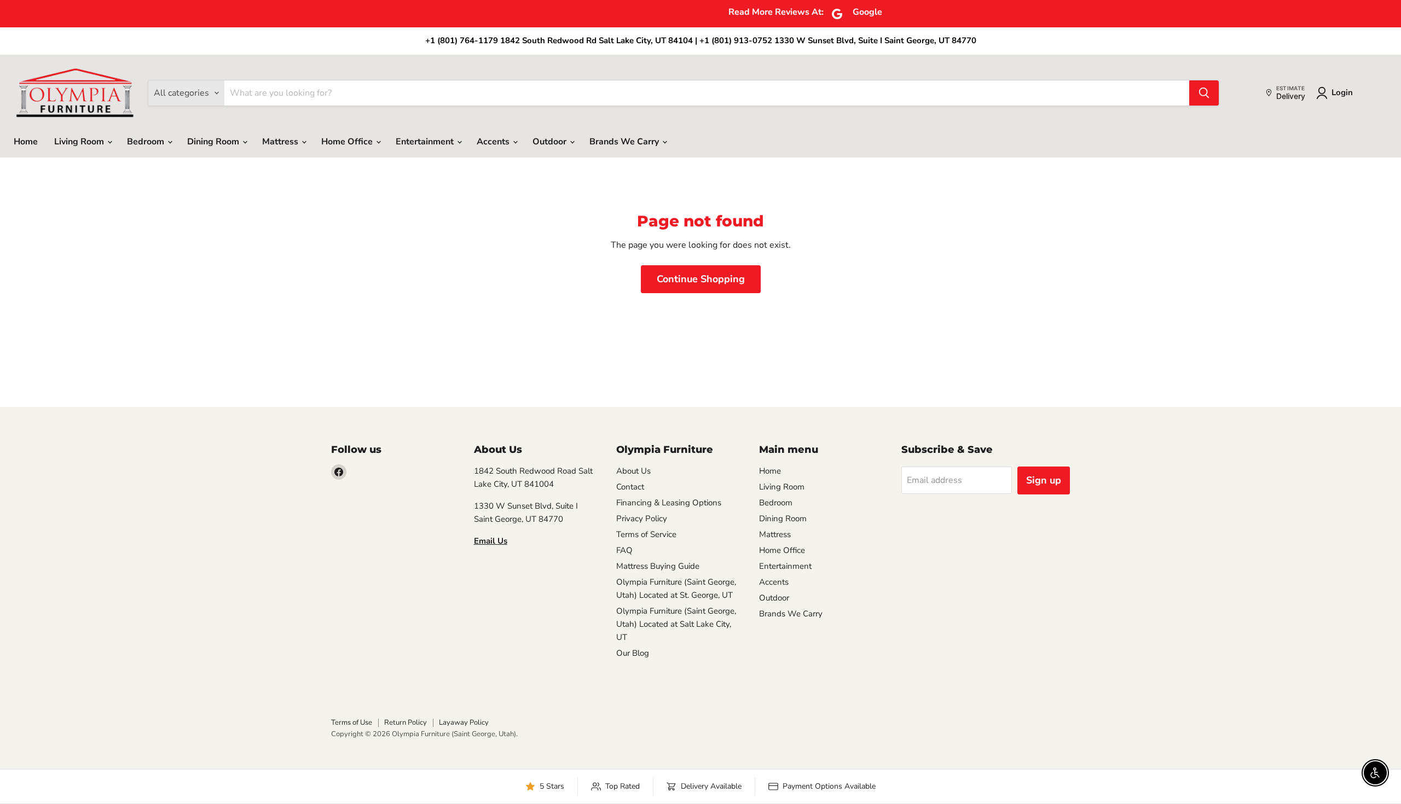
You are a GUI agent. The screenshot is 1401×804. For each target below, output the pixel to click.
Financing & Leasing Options (668, 502)
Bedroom (146, 142)
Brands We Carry (625, 142)
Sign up (1043, 480)
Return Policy (405, 722)
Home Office (348, 142)
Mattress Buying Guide (657, 566)
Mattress (281, 142)
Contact (630, 486)
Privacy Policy (641, 518)
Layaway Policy (464, 722)
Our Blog (632, 653)
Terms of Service (646, 534)
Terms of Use (351, 722)
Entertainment (426, 142)
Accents (494, 142)
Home (26, 142)
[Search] (1204, 93)
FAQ (624, 550)
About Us (633, 470)
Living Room (80, 142)
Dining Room (214, 142)
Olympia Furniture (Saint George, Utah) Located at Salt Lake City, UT (676, 624)
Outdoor (550, 142)
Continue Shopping (701, 279)
